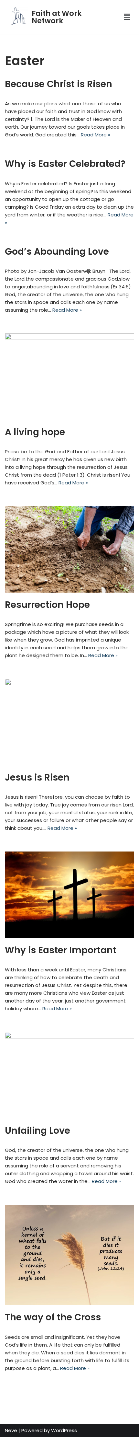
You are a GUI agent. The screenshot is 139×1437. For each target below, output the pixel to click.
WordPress (64, 1430)
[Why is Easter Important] (69, 895)
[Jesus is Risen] (69, 722)
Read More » (95, 134)
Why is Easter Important (60, 950)
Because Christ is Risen (58, 84)
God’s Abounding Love (57, 251)
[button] (123, 17)
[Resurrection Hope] (69, 549)
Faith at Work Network (57, 17)
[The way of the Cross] (69, 1255)
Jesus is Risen (37, 777)
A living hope (35, 432)
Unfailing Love (37, 1130)
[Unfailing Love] (69, 1075)
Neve (11, 1430)
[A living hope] (69, 376)
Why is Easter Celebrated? (65, 163)
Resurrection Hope (47, 604)
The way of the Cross (53, 1317)
